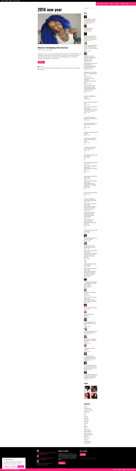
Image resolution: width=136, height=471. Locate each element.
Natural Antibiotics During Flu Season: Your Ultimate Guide (46, 453)
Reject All (14, 466)
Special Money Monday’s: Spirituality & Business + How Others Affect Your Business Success (90, 273)
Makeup (86, 426)
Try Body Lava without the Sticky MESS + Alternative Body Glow (90, 340)
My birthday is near (57, 68)
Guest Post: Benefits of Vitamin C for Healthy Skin (90, 117)
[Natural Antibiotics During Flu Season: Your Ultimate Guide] (38, 451)
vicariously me (41, 69)
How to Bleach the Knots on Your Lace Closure (90, 238)
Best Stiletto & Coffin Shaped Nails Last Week (89, 246)
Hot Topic (123, 3)
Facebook (6, 0)
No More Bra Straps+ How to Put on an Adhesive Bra (90, 331)
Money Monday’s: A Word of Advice (90, 169)
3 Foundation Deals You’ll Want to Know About (90, 148)
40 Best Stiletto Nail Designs (88, 314)
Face (85, 415)
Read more (42, 62)
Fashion (111, 3)
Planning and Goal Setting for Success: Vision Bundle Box (90, 74)
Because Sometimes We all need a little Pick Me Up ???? (90, 124)
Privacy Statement (83, 458)
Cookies (87, 458)
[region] (14, 463)
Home (98, 3)
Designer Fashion (88, 410)
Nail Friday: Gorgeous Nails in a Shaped (90, 230)
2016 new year (42, 68)
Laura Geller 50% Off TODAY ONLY (90, 102)
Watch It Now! (87, 443)
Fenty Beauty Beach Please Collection (90, 223)
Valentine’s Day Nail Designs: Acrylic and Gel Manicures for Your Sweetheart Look (90, 58)
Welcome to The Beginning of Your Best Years (53, 47)
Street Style (86, 438)
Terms (94, 458)
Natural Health (87, 431)
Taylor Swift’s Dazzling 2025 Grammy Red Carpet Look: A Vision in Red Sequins (90, 376)
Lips (85, 425)
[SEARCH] (130, 4)
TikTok (14, 0)
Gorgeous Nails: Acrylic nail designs (90, 132)
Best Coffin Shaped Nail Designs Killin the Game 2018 (90, 323)
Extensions (86, 411)
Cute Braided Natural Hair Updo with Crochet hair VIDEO (90, 140)
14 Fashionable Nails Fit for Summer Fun (90, 176)
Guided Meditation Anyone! (90, 162)
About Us (102, 3)
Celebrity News (87, 408)
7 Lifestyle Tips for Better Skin (90, 81)
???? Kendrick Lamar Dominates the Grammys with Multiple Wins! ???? (90, 357)
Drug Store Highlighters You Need (90, 96)
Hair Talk (86, 420)
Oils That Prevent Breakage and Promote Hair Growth (44, 464)
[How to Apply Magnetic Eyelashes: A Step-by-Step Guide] (38, 456)
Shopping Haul (87, 433)
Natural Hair (87, 430)
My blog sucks (66, 68)
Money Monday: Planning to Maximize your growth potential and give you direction (90, 255)
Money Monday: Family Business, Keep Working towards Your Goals (89, 208)
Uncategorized (87, 441)
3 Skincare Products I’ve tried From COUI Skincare (90, 199)
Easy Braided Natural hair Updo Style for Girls (90, 89)
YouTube (2, 0)
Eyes (85, 413)
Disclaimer (91, 458)
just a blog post (49, 68)
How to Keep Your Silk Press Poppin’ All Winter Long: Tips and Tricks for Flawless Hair (90, 47)
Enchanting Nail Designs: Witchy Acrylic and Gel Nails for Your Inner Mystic (90, 37)
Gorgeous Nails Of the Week (90, 192)
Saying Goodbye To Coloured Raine (88, 29)
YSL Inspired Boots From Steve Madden (90, 264)
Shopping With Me (88, 434)
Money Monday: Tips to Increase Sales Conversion (90, 300)
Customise (7, 466)
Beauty (106, 3)
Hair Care (86, 418)
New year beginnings (75, 68)
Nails (85, 428)
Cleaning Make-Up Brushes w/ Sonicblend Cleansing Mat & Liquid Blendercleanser (90, 284)
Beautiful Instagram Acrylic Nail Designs (90, 155)
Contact (83, 454)
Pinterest (18, 0)
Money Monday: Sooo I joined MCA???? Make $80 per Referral (90, 185)
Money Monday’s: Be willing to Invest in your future (90, 110)
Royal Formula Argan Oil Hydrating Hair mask (90, 66)
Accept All (21, 466)
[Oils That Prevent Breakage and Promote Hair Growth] (38, 461)
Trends (127, 3)
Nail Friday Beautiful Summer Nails (89, 215)
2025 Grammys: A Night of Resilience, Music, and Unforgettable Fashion (90, 20)
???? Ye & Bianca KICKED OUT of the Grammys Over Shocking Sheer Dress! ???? (90, 367)
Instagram (10, 0)
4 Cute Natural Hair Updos (90, 307)
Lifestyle (117, 3)
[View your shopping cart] (132, 4)
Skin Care (86, 436)
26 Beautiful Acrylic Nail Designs (90, 293)
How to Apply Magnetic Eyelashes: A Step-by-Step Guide (45, 458)
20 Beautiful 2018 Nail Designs (89, 349)
